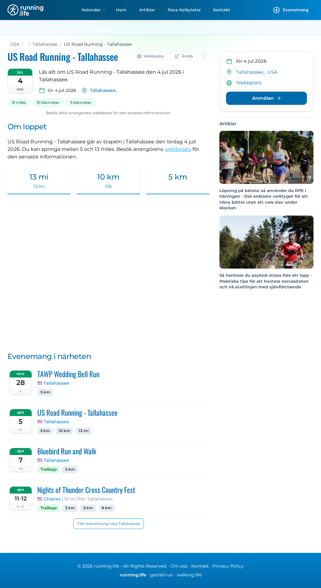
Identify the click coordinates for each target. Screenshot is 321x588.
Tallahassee (45, 44)
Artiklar (147, 9)
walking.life (189, 575)
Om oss (179, 566)
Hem (121, 9)
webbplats (178, 149)
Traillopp (48, 469)
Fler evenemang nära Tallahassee (108, 523)
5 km (45, 392)
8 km (107, 508)
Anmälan (263, 98)
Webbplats (248, 83)
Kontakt (221, 9)
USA (14, 44)
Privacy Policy (228, 566)
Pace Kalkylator (184, 9)
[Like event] (204, 56)
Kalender (91, 9)
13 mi (83, 431)
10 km (64, 431)
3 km (70, 508)
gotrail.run (161, 575)
